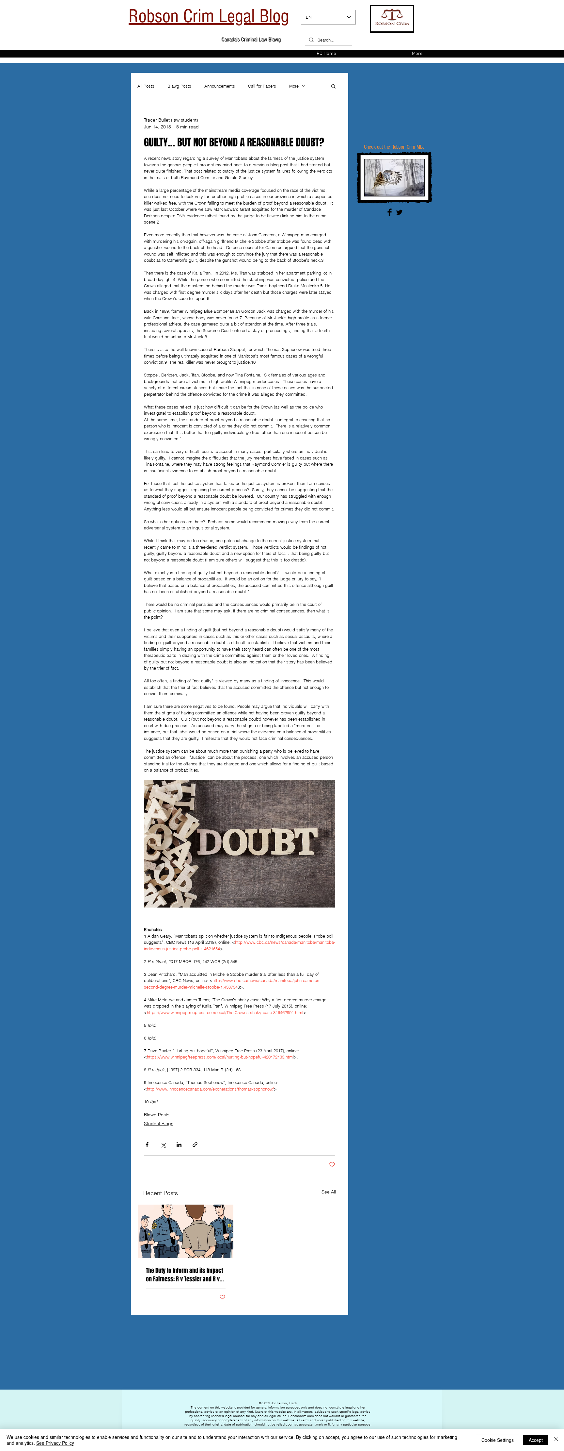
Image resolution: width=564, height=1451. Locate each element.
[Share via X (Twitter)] (163, 1145)
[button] (333, 86)
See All (328, 1192)
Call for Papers (262, 86)
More (294, 86)
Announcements (219, 86)
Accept (536, 1440)
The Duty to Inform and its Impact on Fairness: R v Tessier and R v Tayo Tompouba (184, 1274)
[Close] (556, 1440)
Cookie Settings (497, 1440)
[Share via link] (195, 1145)
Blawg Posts (179, 86)
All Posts (145, 86)
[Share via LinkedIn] (179, 1145)
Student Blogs (158, 1123)
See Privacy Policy (55, 1443)
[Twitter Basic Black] (399, 212)
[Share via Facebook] (147, 1145)
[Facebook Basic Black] (389, 212)
